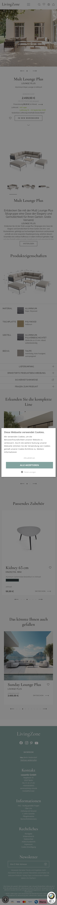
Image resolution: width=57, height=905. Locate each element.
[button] (28, 472)
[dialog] (28, 452)
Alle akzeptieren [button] (29, 465)
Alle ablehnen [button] (29, 458)
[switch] (51, 901)
